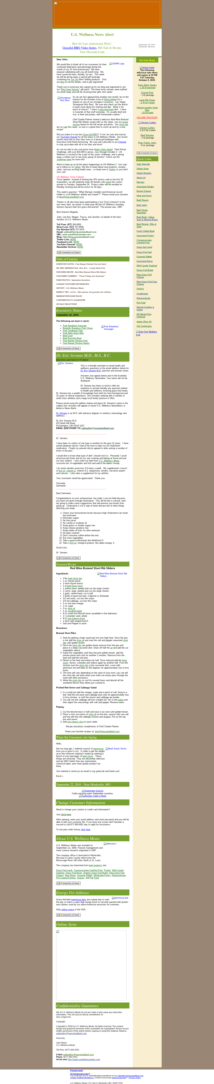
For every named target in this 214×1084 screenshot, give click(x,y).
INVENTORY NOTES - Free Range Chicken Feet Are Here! (81, 264)
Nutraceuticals (119, 875)
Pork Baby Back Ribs (73, 333)
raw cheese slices (76, 618)
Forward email (76, 1070)
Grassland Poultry (145, 235)
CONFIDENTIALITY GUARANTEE (70, 300)
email (108, 182)
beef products (95, 865)
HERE (73, 239)
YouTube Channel (68, 137)
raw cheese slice (75, 722)
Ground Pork (147, 92)
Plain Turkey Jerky (147, 143)
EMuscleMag (110, 99)
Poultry (107, 870)
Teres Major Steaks (147, 85)
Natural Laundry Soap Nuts (147, 108)
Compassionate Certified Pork (88, 870)
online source (67, 909)
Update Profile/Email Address (82, 1078)
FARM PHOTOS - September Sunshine (73, 280)
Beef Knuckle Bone (72, 338)
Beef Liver (68, 335)
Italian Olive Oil (144, 321)
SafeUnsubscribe (119, 1078)
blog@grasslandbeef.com (71, 197)
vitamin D (71, 470)
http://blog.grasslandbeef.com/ (79, 237)
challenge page (64, 159)
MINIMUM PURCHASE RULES (69, 296)
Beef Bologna (147, 135)
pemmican (98, 748)
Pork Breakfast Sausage (75, 325)
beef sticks (88, 756)
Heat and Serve (144, 195)
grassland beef (106, 109)
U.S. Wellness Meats (109, 460)
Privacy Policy (135, 1078)
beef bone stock (75, 586)
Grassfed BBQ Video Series (79, 48)
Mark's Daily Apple (103, 149)
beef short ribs (75, 578)
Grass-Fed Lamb (64, 870)
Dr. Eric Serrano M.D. (91, 370)
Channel (122, 142)
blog (62, 82)
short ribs (123, 124)
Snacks (80, 878)
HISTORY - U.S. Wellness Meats (70, 288)
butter (120, 700)
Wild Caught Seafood (147, 265)
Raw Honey (70, 875)
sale (65, 127)
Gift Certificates (144, 326)
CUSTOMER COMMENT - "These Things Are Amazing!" (80, 276)
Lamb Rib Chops (147, 100)
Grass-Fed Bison (74, 873)
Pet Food (94, 878)
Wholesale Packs (102, 875)
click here (85, 829)
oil (111, 648)
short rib (92, 714)
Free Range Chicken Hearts (76, 343)
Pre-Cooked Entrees (66, 878)
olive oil (71, 608)
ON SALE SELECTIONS (66, 304)
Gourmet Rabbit (84, 875)
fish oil (62, 470)
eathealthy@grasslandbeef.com (130, 1076)
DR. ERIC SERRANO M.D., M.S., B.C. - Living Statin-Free (80, 268)
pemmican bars (78, 899)
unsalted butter (75, 611)
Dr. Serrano (61, 413)
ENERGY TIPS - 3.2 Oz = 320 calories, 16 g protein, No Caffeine (83, 292)
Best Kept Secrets (70, 89)
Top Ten (75, 79)
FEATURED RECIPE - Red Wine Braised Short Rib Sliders (81, 272)
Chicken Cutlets (147, 128)
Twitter (77, 167)
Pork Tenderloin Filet (73, 330)
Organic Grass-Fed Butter (95, 873)
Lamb (149, 247)
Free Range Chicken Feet (75, 340)
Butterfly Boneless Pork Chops (78, 328)
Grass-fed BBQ (90, 134)
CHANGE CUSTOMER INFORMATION (72, 284)
